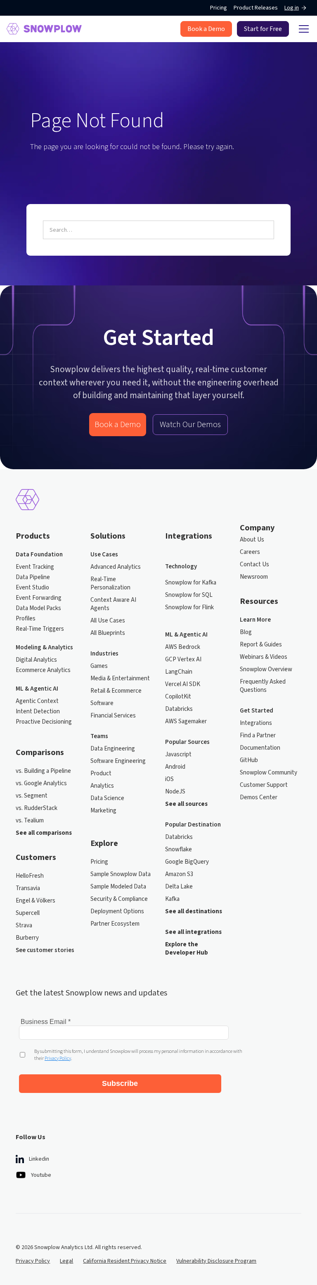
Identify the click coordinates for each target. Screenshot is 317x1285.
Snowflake (178, 850)
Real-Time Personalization (110, 583)
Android (175, 767)
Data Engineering (112, 749)
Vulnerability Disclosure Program (216, 1261)
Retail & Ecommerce (116, 691)
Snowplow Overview (266, 669)
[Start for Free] (263, 29)
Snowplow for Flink (189, 607)
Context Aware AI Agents (113, 604)
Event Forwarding (39, 598)
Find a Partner (258, 736)
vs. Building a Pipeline (43, 771)
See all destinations (193, 911)
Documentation (260, 748)
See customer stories (45, 950)
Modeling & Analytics (44, 648)
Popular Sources (187, 742)
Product (100, 774)
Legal (66, 1261)
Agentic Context (37, 701)
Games (99, 666)
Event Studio (32, 588)
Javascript (178, 755)
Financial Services (113, 716)
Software (102, 703)
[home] (44, 28)
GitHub (249, 760)
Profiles (25, 619)
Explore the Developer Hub (186, 949)
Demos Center (258, 797)
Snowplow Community (268, 773)
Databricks (179, 709)
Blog (246, 632)
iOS (169, 779)
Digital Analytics (36, 660)
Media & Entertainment (120, 679)
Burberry (27, 938)
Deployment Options (117, 911)
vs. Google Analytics (41, 783)
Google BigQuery (187, 862)
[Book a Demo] (206, 29)
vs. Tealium (30, 821)
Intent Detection (38, 712)
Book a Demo (118, 424)
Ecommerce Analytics (43, 670)
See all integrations (193, 932)
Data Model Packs (38, 608)
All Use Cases (107, 621)
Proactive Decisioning (44, 722)
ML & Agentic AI (37, 689)
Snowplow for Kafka (190, 583)
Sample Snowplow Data (120, 874)
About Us (252, 540)
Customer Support (264, 785)
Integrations (256, 723)
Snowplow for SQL (189, 595)
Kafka (172, 899)
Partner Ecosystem (115, 924)
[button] (302, 29)
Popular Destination (193, 825)
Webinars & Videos (263, 657)
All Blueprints (107, 633)
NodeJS (175, 792)
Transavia (28, 888)
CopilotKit (178, 697)
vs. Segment (31, 796)
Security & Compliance (119, 899)
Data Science (107, 798)
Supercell (28, 913)
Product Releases (256, 8)
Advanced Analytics (115, 567)
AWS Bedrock (182, 647)
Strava (24, 926)
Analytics (102, 786)
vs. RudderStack (36, 808)
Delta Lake (179, 887)
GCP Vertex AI (183, 660)
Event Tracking (35, 567)
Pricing (218, 8)
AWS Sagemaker (186, 721)
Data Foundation (39, 555)
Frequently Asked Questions (263, 686)
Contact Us (254, 565)
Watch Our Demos (190, 424)
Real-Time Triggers (40, 629)
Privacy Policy (33, 1261)
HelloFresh (30, 876)
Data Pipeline (33, 577)
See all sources (186, 804)
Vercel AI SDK (182, 684)
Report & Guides (261, 645)
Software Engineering (118, 761)
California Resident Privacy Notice (124, 1261)
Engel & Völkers (35, 901)
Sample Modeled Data (118, 887)
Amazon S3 (179, 874)
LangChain (178, 672)
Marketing (103, 811)
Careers (250, 552)
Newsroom (254, 577)
